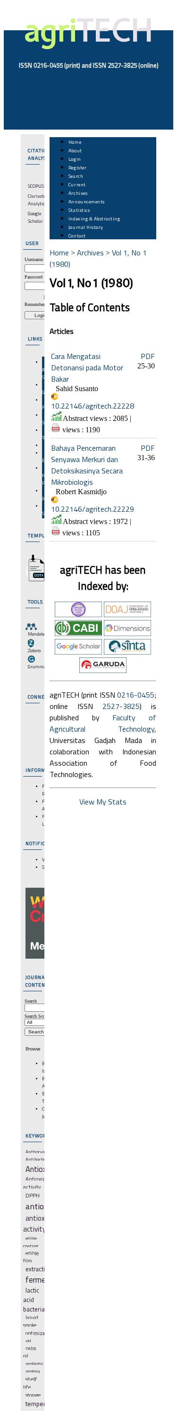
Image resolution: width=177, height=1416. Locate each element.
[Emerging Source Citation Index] (78, 614)
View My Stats (102, 801)
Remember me (38, 304)
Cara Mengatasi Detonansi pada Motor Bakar (87, 367)
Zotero (34, 650)
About (75, 150)
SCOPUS (36, 186)
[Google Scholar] (78, 651)
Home (74, 142)
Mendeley (37, 634)
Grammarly (39, 666)
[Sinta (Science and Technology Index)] (127, 651)
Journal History (85, 227)
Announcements (86, 201)
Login (74, 159)
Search (75, 176)
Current (77, 184)
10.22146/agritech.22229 (92, 509)
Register (77, 167)
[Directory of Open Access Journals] (127, 614)
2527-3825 (121, 706)
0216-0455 (135, 694)
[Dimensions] (127, 633)
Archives (77, 193)
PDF (148, 356)
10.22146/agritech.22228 (92, 405)
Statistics (79, 210)
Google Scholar (35, 217)
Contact (77, 235)
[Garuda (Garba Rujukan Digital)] (102, 670)
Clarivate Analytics (37, 199)
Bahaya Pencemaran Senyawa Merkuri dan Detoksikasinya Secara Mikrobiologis (87, 465)
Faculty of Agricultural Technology (103, 723)
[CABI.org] (78, 633)
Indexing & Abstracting (94, 218)
